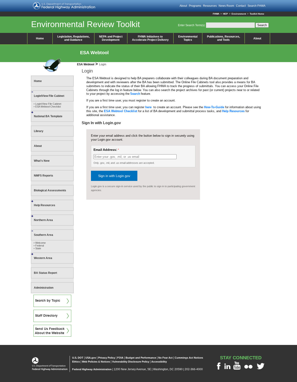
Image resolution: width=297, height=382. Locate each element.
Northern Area (43, 220)
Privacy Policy (106, 357)
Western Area (43, 258)
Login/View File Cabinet (49, 96)
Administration (43, 287)
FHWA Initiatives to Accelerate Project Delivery (150, 38)
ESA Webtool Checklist (120, 111)
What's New (41, 160)
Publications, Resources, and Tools (223, 38)
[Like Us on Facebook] (218, 369)
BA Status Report (45, 273)
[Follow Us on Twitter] (260, 369)
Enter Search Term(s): (191, 25)
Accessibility (159, 361)
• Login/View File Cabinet (47, 103)
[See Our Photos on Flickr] (248, 369)
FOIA (120, 357)
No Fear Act (165, 357)
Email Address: (105, 150)
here (148, 107)
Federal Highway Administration (92, 369)
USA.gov (90, 357)
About (257, 38)
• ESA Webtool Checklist (47, 106)
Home (40, 38)
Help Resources (44, 205)
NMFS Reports (43, 175)
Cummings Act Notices (189, 357)
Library (38, 131)
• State (37, 248)
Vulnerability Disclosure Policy (130, 361)
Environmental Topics (187, 38)
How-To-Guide (214, 107)
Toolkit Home (257, 14)
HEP (225, 14)
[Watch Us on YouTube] (237, 369)
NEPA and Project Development (111, 38)
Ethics (76, 361)
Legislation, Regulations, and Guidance (73, 38)
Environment (239, 14)
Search (135, 93)
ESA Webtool (94, 52)
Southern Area (43, 235)
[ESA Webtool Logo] (52, 71)
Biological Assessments (50, 190)
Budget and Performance (141, 357)
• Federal (39, 245)
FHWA (216, 14)
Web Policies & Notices (96, 361)
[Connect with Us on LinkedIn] (227, 369)
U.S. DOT (77, 357)
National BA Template (48, 116)
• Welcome (40, 242)
